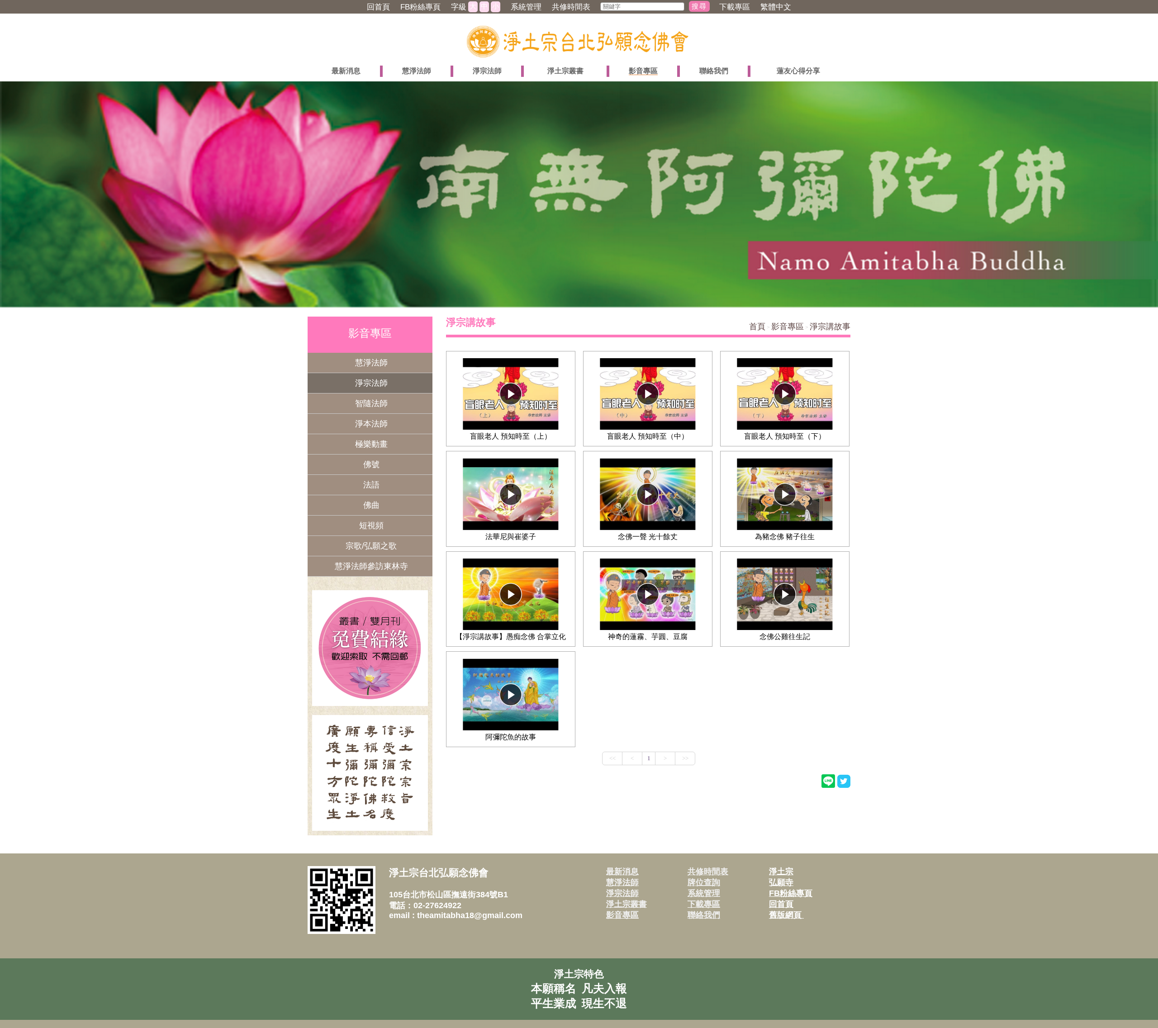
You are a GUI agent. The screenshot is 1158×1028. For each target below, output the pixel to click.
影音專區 (787, 326)
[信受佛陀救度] (370, 773)
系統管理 (704, 893)
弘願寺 (781, 882)
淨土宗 (781, 871)
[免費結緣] (370, 648)
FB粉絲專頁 (790, 893)
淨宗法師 (622, 893)
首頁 (757, 326)
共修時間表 (708, 871)
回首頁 (781, 904)
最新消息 (622, 871)
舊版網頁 (786, 914)
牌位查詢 (704, 882)
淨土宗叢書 (626, 904)
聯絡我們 (704, 914)
